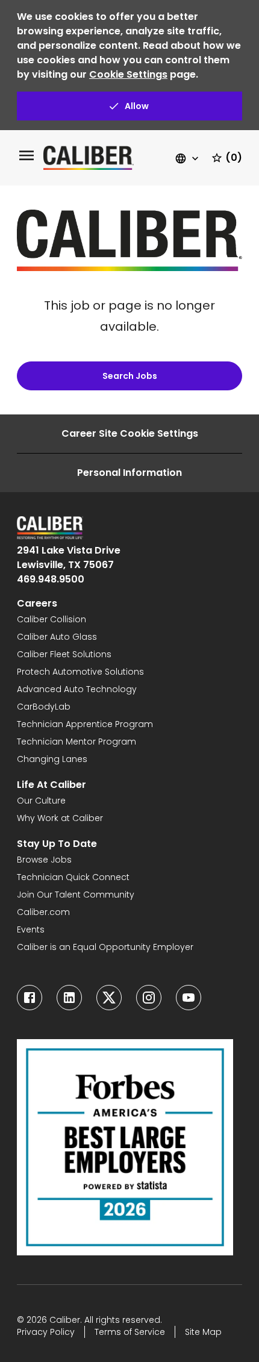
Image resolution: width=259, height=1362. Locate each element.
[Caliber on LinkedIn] (69, 997)
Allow (137, 106)
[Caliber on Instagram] (148, 997)
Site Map (203, 1332)
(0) (233, 157)
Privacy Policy (46, 1332)
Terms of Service (130, 1332)
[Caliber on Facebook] (29, 997)
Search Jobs (129, 376)
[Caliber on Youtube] (188, 997)
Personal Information (129, 473)
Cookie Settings (128, 74)
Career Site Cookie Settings (129, 433)
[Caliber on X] (109, 997)
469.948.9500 (50, 579)
